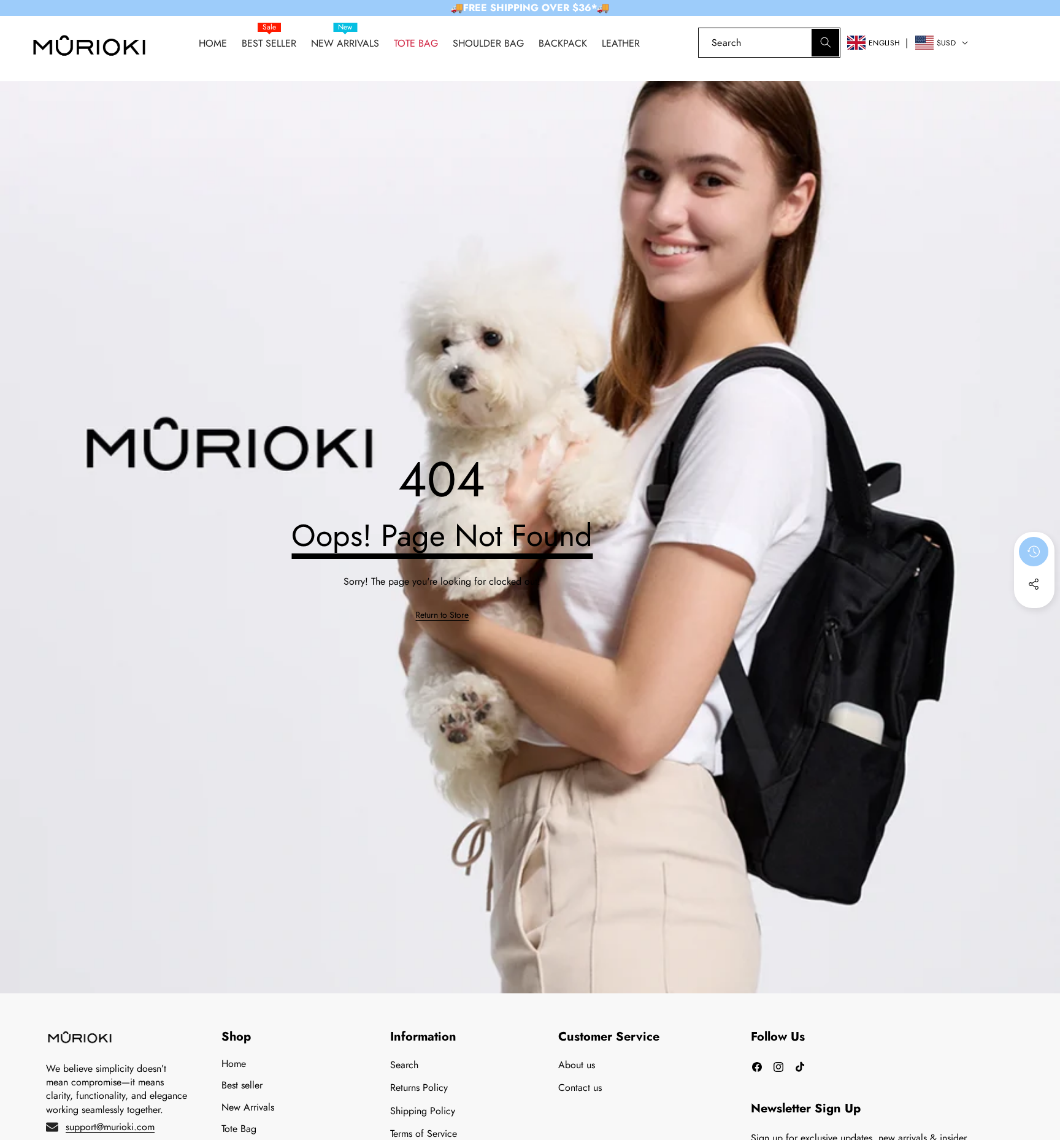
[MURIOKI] (89, 48)
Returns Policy (419, 1087)
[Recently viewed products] (1033, 551)
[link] (994, 42)
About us (576, 1065)
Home (233, 1064)
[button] (1029, 42)
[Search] (825, 42)
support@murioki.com (110, 1127)
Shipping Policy (422, 1111)
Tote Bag (238, 1129)
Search (404, 1065)
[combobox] (769, 42)
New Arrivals (247, 1107)
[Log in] (677, 42)
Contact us (580, 1087)
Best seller (242, 1085)
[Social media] (1033, 584)
